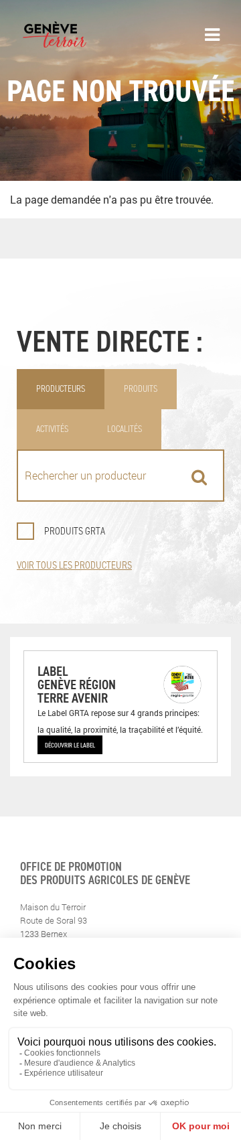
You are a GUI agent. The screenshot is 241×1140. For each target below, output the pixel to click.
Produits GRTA (74, 530)
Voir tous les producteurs (74, 565)
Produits (140, 389)
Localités (124, 429)
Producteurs (60, 389)
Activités (52, 429)
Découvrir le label (70, 745)
